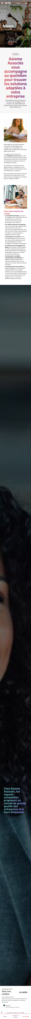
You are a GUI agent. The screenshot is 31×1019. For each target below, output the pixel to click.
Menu (26, 3)
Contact (18, 3)
